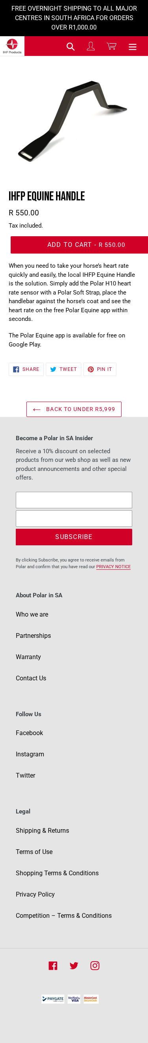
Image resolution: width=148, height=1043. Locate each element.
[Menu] (132, 46)
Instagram (30, 754)
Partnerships (33, 635)
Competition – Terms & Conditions (64, 915)
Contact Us (31, 678)
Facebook (29, 733)
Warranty (28, 657)
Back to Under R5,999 (80, 409)
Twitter (25, 775)
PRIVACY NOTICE (113, 566)
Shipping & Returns (42, 830)
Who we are (32, 614)
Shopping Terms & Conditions (57, 873)
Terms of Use (34, 852)
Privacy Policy (35, 894)
